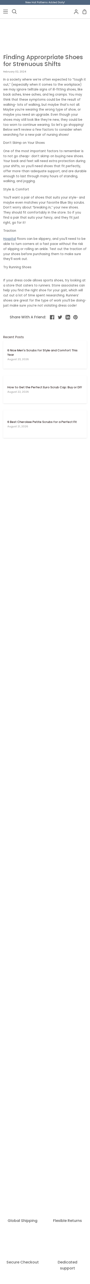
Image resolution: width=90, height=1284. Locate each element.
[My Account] (74, 11)
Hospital (9, 239)
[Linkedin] (68, 317)
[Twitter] (60, 317)
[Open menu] (4, 11)
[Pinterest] (75, 317)
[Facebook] (52, 317)
